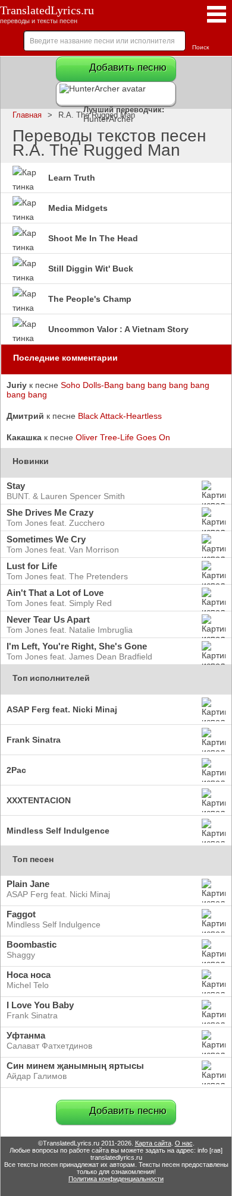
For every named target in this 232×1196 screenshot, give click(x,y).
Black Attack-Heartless (120, 416)
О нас (184, 1143)
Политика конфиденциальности (116, 1178)
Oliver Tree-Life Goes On (123, 437)
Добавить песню (128, 67)
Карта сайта (153, 1143)
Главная (27, 115)
